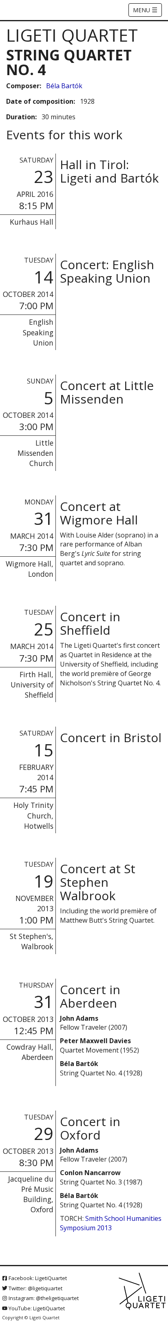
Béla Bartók (64, 85)
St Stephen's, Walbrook (31, 941)
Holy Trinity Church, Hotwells (33, 815)
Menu (145, 9)
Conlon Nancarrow (90, 1172)
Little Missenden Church (35, 453)
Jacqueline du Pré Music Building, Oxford (30, 1194)
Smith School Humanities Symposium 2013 (110, 1223)
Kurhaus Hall (31, 222)
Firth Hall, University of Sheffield (32, 684)
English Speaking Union (38, 332)
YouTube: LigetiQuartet (36, 1308)
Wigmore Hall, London (29, 569)
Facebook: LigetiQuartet (37, 1278)
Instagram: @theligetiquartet (43, 1298)
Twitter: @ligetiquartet (34, 1288)
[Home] (142, 1291)
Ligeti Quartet (72, 35)
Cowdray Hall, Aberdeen (30, 1052)
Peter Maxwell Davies (95, 1040)
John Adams (79, 1018)
